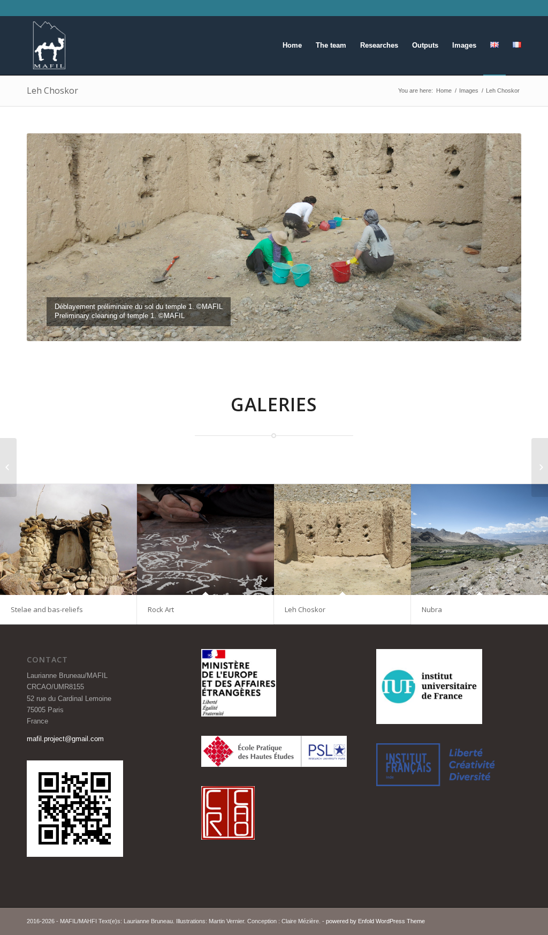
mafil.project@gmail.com (65, 739)
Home (444, 90)
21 (351, 327)
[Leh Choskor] (342, 539)
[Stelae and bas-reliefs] (68, 539)
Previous (51, 237)
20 (342, 327)
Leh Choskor (52, 90)
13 (282, 327)
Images (468, 90)
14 (291, 327)
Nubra (432, 609)
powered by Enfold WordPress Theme (375, 921)
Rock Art (161, 609)
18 (325, 327)
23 (368, 327)
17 (317, 327)
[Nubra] (479, 539)
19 (334, 327)
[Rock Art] (205, 539)
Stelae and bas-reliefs (47, 609)
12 (274, 327)
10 (257, 327)
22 (359, 327)
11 (265, 327)
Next (497, 237)
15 (299, 327)
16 (308, 327)
